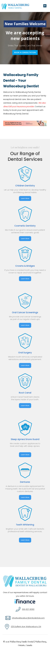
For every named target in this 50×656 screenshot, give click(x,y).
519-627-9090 (28, 609)
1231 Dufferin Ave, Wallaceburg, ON (26, 626)
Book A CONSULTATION (25, 52)
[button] (45, 6)
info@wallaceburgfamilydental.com (28, 618)
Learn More (25, 198)
